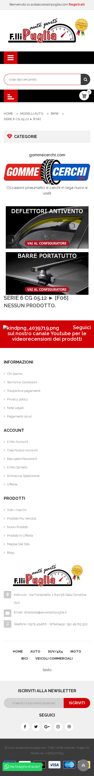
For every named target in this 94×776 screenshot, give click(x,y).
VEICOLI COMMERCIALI (54, 658)
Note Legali (15, 408)
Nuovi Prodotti (17, 527)
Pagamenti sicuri (19, 416)
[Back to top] (83, 765)
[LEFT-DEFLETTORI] (47, 227)
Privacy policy (17, 399)
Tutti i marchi (16, 510)
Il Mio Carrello (17, 467)
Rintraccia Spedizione (23, 476)
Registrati (77, 4)
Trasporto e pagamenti (23, 391)
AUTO (35, 651)
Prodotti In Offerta (20, 535)
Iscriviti (77, 703)
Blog (10, 552)
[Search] (85, 79)
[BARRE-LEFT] (47, 273)
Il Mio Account (17, 442)
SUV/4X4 (55, 651)
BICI (24, 658)
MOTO (75, 651)
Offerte (12, 484)
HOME (18, 651)
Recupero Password (22, 459)
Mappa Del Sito (18, 544)
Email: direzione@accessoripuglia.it (40, 612)
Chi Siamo (14, 374)
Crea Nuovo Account (22, 450)
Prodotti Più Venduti (21, 518)
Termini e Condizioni (22, 382)
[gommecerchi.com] (47, 172)
